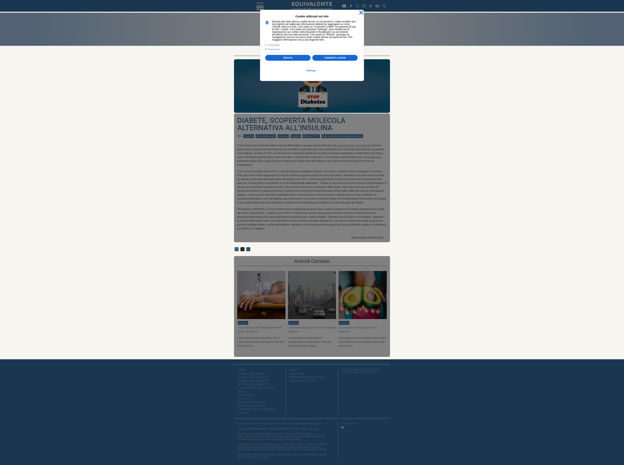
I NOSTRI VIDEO (246, 395)
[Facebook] (236, 249)
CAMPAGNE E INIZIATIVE (251, 405)
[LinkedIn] (248, 249)
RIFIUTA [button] (287, 58)
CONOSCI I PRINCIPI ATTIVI (253, 377)
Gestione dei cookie (302, 380)
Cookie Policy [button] (274, 45)
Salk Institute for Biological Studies (342, 136)
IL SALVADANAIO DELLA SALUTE (255, 388)
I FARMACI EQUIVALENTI (251, 373)
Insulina (295, 136)
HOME (240, 370)
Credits (294, 370)
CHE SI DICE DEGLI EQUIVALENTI (256, 409)
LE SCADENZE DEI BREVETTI (253, 384)
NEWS (240, 391)
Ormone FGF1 (311, 136)
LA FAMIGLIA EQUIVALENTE (253, 380)
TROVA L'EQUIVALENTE (250, 402)
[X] (242, 249)
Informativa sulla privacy (307, 377)
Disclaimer (296, 373)
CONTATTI (243, 413)
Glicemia (283, 136)
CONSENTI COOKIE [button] (335, 58)
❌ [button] (361, 12)
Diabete (248, 136)
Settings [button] (312, 70)
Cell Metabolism (265, 136)
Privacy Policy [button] (274, 49)
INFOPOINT (244, 398)
